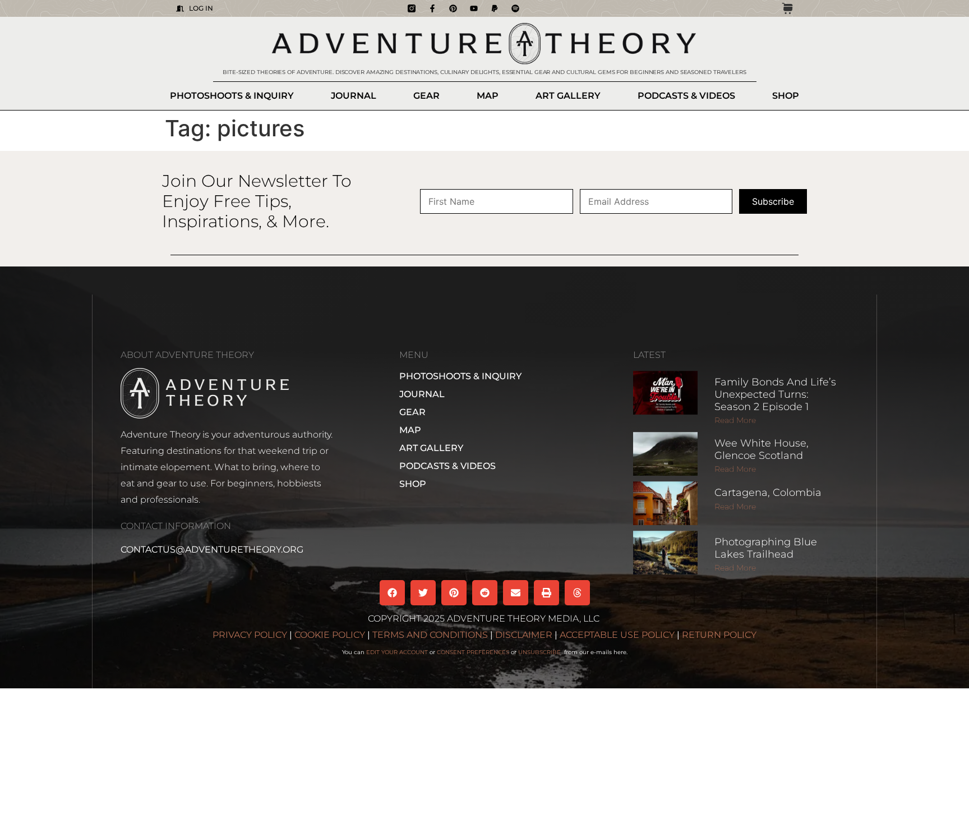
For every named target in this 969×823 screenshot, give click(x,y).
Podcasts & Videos (686, 95)
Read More (735, 420)
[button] (392, 592)
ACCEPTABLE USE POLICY (617, 634)
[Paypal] (495, 8)
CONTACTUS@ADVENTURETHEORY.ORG (212, 549)
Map (488, 95)
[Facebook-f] (432, 8)
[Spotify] (515, 8)
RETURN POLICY (719, 634)
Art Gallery (568, 95)
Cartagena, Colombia (768, 492)
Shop (785, 95)
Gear (426, 95)
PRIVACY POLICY (250, 634)
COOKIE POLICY (329, 634)
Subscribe (773, 201)
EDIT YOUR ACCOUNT (397, 652)
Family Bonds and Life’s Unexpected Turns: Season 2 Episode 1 (775, 394)
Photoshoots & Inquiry (232, 95)
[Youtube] (474, 8)
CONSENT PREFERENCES (473, 652)
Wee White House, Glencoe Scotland (761, 449)
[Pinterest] (453, 8)
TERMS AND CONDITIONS (430, 634)
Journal (353, 95)
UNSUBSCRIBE (540, 652)
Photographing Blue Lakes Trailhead (765, 548)
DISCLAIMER (523, 634)
